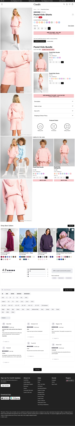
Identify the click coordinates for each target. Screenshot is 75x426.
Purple (57, 309)
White (7, 312)
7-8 (12, 301)
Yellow (12, 312)
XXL (21, 297)
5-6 (8, 301)
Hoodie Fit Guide (41, 390)
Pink (53, 309)
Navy (42, 309)
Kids (38, 9)
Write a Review (70, 290)
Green (28, 309)
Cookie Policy (41, 398)
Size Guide (71, 25)
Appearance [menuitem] (61, 278)
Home (35, 9)
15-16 (32, 301)
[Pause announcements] (73, 1)
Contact (39, 380)
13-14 (27, 301)
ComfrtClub (26, 380)
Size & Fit (36, 111)
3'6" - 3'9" (4, 305)
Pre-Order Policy (41, 394)
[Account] (66, 4)
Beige (3, 309)
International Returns (42, 388)
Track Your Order (41, 384)
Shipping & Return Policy (40, 115)
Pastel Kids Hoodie (54, 52)
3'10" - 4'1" (10, 305)
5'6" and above (45, 305)
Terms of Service (41, 400)
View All (71, 225)
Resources (26, 386)
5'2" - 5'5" (37, 305)
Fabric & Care (38, 106)
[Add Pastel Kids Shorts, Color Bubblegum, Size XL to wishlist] (73, 15)
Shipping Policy (41, 392)
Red (3, 312)
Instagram (54, 380)
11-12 (22, 301)
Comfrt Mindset (27, 382)
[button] (40, 12)
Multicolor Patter (35, 309)
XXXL (26, 297)
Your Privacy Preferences (43, 404)
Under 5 (3, 301)
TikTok (53, 382)
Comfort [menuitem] (54, 278)
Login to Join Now (40, 41)
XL (17, 297)
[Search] (64, 4)
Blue (13, 309)
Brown (18, 309)
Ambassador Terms (42, 402)
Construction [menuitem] (68, 278)
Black (8, 309)
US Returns (40, 386)
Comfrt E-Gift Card (27, 392)
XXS (3, 297)
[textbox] (30, 289)
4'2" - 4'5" (17, 305)
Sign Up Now (5, 385)
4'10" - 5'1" (30, 305)
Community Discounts (28, 390)
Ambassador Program (28, 384)
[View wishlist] (69, 4)
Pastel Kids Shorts (54, 73)
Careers (25, 388)
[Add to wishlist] (17, 230)
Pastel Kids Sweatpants (57, 167)
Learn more (50, 41)
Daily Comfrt (54, 384)
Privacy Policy (41, 396)
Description (37, 101)
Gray (23, 309)
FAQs (39, 382)
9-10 (17, 301)
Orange (47, 309)
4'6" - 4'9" (23, 305)
